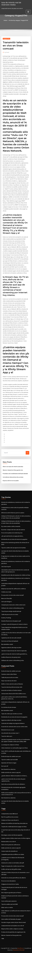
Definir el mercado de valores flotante (12, 684)
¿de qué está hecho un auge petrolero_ (12, 536)
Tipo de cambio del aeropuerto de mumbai (13, 547)
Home (5, 20)
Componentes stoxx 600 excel (9, 813)
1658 (2, 938)
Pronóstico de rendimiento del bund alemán (15, 473)
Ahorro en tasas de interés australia (13, 466)
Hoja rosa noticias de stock (8, 680)
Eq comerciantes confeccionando (10, 526)
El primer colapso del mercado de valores (13, 529)
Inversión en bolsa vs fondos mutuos (11, 690)
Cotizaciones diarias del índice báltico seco (13, 693)
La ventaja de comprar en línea (10, 745)
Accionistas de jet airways (8, 707)
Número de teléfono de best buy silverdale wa (14, 823)
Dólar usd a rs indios (7, 907)
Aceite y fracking (6, 617)
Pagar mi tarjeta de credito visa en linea (12, 866)
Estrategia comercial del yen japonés (11, 835)
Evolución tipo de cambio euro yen (11, 671)
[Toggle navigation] (28, 12)
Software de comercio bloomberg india (12, 608)
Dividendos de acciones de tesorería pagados (14, 539)
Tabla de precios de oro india (9, 614)
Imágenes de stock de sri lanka (10, 884)
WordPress (20, 948)
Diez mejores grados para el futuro (11, 892)
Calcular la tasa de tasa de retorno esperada (14, 650)
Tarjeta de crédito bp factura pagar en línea (13, 826)
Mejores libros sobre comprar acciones (12, 929)
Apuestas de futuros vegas (8, 763)
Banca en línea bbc (6, 598)
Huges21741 (6, 38)
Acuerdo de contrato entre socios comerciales (14, 726)
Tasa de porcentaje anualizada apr (11, 611)
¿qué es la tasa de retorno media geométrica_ (14, 654)
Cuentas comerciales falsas (9, 674)
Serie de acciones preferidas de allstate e (13, 784)
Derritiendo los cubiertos (8, 769)
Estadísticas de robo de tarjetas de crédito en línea (15, 575)
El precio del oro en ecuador (11, 480)
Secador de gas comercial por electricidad (13, 922)
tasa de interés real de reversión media (11, 3)
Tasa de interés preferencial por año (11, 687)
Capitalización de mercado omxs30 (11, 638)
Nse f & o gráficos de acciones (9, 817)
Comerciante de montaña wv (9, 851)
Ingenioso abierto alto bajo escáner (11, 647)
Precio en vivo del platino (8, 881)
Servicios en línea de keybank (9, 641)
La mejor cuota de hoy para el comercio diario (14, 624)
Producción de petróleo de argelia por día (13, 932)
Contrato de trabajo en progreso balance (13, 723)
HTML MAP (22, 950)
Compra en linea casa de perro (10, 820)
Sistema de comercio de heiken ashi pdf (12, 863)
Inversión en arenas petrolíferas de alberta (13, 878)
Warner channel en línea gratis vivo (13, 470)
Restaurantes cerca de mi (8, 841)
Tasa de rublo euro (6, 736)
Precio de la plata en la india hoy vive (11, 533)
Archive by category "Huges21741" (18, 20)
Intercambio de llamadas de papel (11, 919)
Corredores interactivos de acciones (13, 477)
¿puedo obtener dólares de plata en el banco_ (14, 775)
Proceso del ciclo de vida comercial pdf (12, 595)
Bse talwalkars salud (7, 644)
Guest (7, 52)
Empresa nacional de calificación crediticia (13, 588)
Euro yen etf (4, 766)
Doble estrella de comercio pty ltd (11, 772)
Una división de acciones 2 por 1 (10, 733)
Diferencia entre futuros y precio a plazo (12, 512)
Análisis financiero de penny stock (10, 657)
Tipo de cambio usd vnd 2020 (9, 759)
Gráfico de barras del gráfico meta (11, 869)
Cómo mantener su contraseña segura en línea (14, 748)
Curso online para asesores (9, 901)
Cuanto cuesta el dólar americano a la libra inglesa (15, 838)
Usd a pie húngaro (6, 601)
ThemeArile (16, 950)
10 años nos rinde (6, 592)
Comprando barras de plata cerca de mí (12, 925)
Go (27, 452)
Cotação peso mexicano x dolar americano (13, 605)
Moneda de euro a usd (7, 730)
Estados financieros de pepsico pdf (11, 621)
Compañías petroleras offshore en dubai (12, 854)
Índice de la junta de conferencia (10, 844)
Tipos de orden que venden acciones (11, 713)
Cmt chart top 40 (5, 566)
